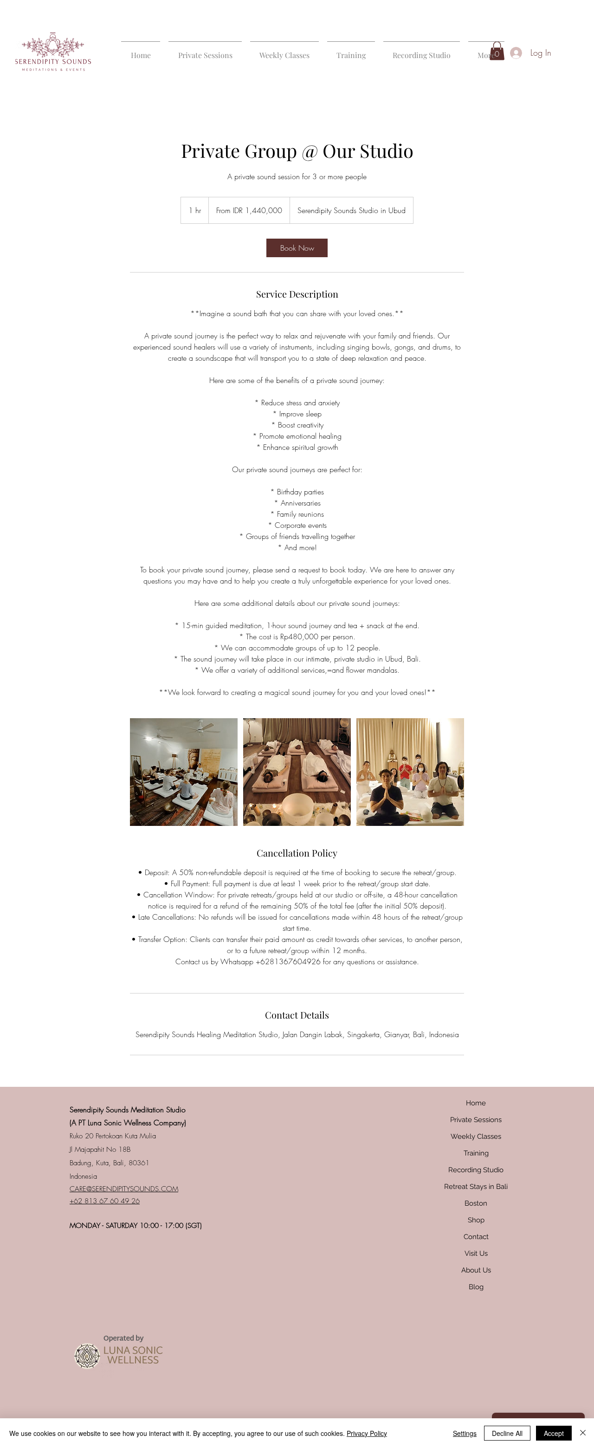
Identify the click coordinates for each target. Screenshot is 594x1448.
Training (476, 1153)
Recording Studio (476, 1170)
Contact (476, 1237)
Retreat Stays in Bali (476, 1186)
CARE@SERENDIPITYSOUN (110, 1189)
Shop (476, 1220)
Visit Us (476, 1253)
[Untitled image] (184, 772)
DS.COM (164, 1189)
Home (476, 1103)
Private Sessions (476, 1120)
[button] (205, 50)
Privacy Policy (367, 1433)
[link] (297, 248)
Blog (476, 1287)
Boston (476, 1203)
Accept (554, 1433)
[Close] (582, 1433)
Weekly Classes (476, 1136)
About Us (476, 1270)
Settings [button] (465, 1433)
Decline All (507, 1433)
